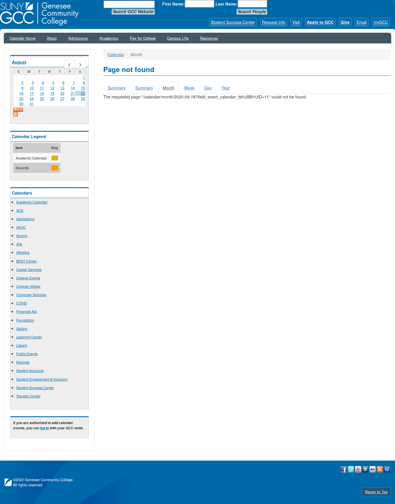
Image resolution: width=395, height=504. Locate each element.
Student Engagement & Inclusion (42, 379)
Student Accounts (30, 370)
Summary (116, 88)
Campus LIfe (178, 38)
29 (83, 98)
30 (21, 103)
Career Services (29, 269)
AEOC (21, 227)
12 (52, 87)
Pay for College (143, 38)
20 (62, 93)
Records (22, 362)
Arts (19, 243)
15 (83, 87)
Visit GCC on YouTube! (358, 469)
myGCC (381, 22)
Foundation (25, 320)
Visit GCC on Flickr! (373, 469)
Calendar (116, 54)
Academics (108, 38)
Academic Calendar (31, 201)
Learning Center (29, 336)
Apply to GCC (320, 22)
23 (21, 98)
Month (171, 89)
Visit (296, 22)
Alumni (21, 235)
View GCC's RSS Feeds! (380, 469)
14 (73, 87)
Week (189, 88)
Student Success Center (233, 22)
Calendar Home (22, 38)
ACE (19, 210)
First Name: (173, 4)
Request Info (273, 22)
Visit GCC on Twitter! (351, 469)
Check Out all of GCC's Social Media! (387, 469)
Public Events (27, 353)
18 (42, 93)
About (52, 38)
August (19, 62)
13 (62, 87)
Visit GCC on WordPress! (365, 469)
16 (21, 93)
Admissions (78, 38)
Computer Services (31, 294)
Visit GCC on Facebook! (344, 469)
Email (362, 22)
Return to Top (376, 491)
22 (83, 93)
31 (32, 103)
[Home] (41, 13)
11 (42, 87)
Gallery (21, 328)
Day (208, 88)
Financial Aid (26, 311)
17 (32, 93)
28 (73, 98)
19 (52, 93)
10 (32, 87)
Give (345, 22)
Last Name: (226, 4)
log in (44, 427)
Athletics (22, 252)
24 (32, 98)
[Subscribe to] (49, 114)
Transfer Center (28, 395)
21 (73, 93)
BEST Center (26, 261)
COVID (21, 302)
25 (42, 98)
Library (21, 345)
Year (226, 88)
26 (52, 98)
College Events (28, 277)
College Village (28, 286)
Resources (209, 38)
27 (62, 98)
